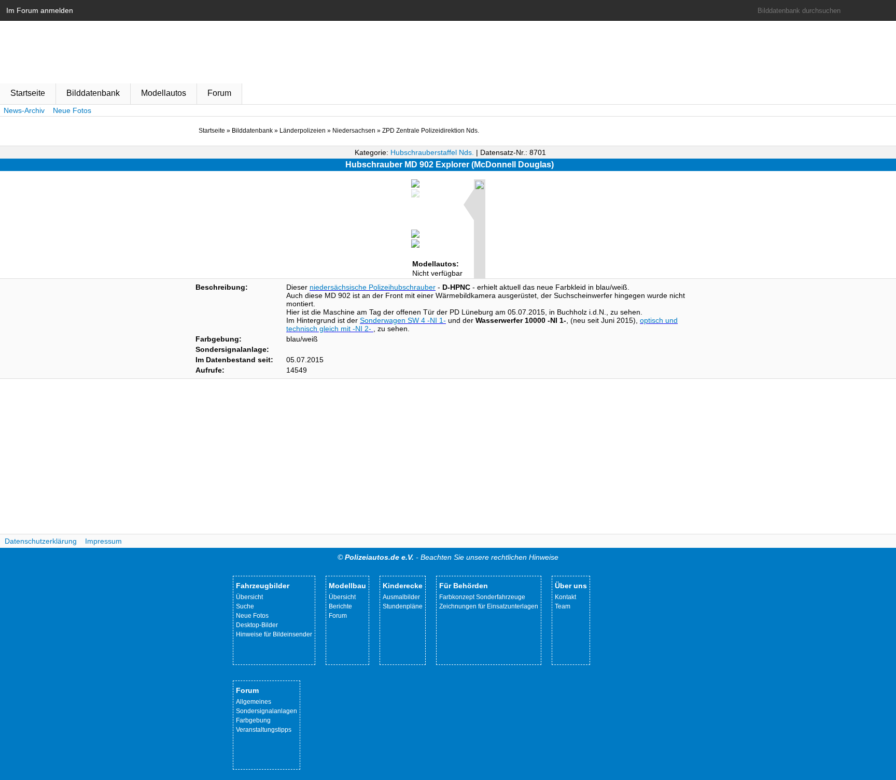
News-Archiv (24, 110)
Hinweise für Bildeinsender (274, 634)
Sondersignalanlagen (266, 711)
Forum (219, 93)
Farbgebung (253, 720)
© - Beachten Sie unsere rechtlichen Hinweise (448, 557)
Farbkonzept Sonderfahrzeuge (482, 597)
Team (562, 606)
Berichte (340, 606)
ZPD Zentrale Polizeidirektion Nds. (430, 130)
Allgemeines (253, 701)
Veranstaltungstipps (263, 729)
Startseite (27, 93)
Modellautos (163, 93)
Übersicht (249, 597)
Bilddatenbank (93, 93)
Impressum (103, 541)
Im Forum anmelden (39, 10)
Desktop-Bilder (257, 625)
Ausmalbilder (401, 597)
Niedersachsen (353, 130)
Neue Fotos (72, 110)
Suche (245, 606)
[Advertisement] (448, 456)
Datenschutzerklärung (41, 541)
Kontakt (565, 597)
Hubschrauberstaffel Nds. (432, 152)
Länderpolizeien (302, 130)
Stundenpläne (403, 606)
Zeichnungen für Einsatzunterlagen (488, 606)
